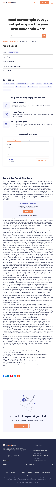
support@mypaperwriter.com (40, 455)
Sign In (36, 2)
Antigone (39, 83)
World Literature (32, 86)
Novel (32, 83)
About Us (30, 472)
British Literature (20, 86)
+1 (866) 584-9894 (37, 446)
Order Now (45, 2)
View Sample (36, 426)
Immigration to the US (45, 86)
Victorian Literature (22, 83)
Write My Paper (20, 426)
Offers (4, 468)
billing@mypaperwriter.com (40, 460)
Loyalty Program (25, 475)
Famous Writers (14, 41)
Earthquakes (7, 90)
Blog (7, 472)
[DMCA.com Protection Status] (6, 460)
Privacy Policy (15, 475)
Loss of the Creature (9, 83)
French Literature (8, 86)
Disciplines (31, 464)
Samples (5, 41)
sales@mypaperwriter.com (40, 450)
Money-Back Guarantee (39, 475)
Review (37, 472)
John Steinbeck (48, 83)
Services (5, 464)
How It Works (21, 472)
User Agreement (46, 472)
